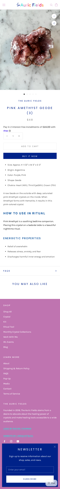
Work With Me (10, 337)
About (6, 363)
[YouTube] (18, 441)
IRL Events (8, 342)
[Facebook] (4, 441)
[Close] (55, 447)
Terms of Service (11, 393)
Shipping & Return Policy (16, 368)
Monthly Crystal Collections (17, 331)
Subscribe (30, 479)
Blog (5, 347)
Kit (4, 321)
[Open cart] (56, 4)
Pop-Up (7, 378)
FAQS (6, 270)
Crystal (6, 316)
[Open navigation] (4, 5)
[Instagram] (11, 441)
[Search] (51, 5)
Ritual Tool (8, 326)
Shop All (7, 311)
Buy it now (30, 156)
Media (6, 383)
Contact (7, 388)
